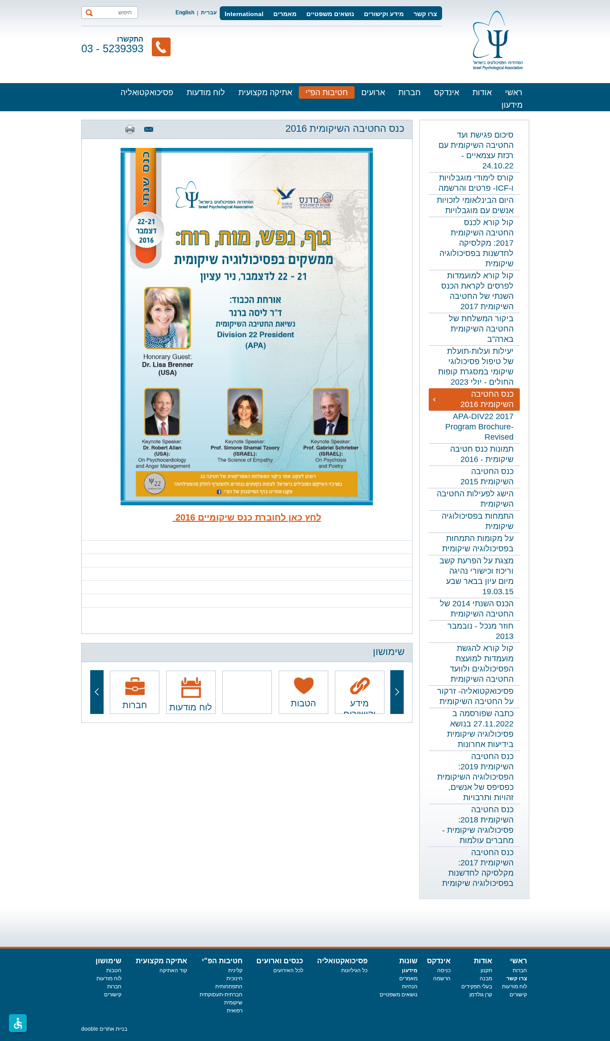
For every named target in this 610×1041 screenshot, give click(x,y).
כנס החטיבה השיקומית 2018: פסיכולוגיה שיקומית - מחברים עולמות (478, 825)
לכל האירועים (288, 970)
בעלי (487, 986)
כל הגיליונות (354, 970)
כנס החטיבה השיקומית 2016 (487, 399)
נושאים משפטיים (330, 13)
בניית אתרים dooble (104, 1029)
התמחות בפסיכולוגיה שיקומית (478, 521)
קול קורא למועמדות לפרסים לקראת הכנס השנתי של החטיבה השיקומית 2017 (477, 291)
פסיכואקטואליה (147, 92)
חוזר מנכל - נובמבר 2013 (480, 631)
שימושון (108, 961)
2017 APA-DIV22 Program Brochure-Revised (479, 426)
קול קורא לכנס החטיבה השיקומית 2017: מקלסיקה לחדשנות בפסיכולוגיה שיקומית (476, 243)
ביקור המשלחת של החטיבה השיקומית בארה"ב (481, 329)
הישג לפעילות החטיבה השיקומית (475, 498)
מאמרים (285, 13)
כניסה (444, 970)
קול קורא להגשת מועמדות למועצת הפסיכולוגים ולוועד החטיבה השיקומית (482, 664)
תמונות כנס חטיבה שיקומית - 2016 (482, 454)
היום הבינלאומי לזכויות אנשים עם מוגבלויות (475, 205)
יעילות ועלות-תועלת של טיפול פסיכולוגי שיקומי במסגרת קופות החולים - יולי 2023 (476, 366)
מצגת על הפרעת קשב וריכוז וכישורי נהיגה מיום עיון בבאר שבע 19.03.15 (476, 576)
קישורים (518, 994)
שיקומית (233, 1002)
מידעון (511, 105)
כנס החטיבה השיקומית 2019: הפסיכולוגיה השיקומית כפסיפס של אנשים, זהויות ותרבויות (475, 777)
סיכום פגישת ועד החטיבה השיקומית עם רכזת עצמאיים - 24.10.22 (476, 150)
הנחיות (410, 986)
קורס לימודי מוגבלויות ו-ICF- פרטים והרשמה (476, 183)
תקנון (486, 970)
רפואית (234, 1010)
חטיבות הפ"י (326, 92)
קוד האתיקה (173, 970)
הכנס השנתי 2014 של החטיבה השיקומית (477, 608)
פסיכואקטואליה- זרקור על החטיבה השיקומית (475, 696)
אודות (482, 92)
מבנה (486, 978)
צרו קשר (425, 13)
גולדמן (477, 994)
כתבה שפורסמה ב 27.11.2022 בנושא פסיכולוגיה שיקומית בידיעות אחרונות (480, 729)
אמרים (406, 978)
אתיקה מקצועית (265, 92)
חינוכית (234, 978)
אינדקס (446, 92)
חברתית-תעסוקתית (221, 994)
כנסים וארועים (279, 961)
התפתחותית (228, 986)
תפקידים (471, 986)
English (184, 12)
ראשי (513, 92)
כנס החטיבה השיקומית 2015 (487, 476)
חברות (409, 92)
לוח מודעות (206, 92)
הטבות (113, 970)
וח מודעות (513, 986)
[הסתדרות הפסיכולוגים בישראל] (498, 40)
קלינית (235, 970)
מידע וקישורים (384, 13)
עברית (209, 12)
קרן (488, 994)
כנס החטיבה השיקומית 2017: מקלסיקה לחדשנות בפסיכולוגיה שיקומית (478, 868)
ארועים (373, 92)
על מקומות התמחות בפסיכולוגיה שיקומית (478, 543)
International (244, 13)
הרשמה (442, 978)
